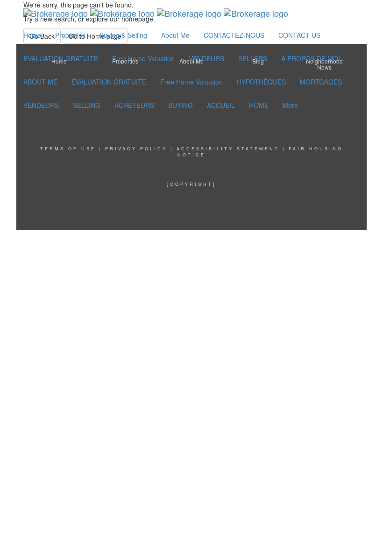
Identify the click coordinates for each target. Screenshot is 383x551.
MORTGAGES (321, 81)
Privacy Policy (136, 149)
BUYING (180, 105)
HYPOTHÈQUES (261, 81)
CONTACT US (299, 35)
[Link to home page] (155, 11)
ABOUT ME (40, 81)
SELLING (86, 105)
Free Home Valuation (143, 58)
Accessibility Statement (228, 149)
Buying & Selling (123, 35)
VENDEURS (206, 58)
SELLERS (252, 58)
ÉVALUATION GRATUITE (60, 58)
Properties (70, 35)
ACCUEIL (221, 105)
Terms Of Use (68, 149)
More (290, 105)
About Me (175, 35)
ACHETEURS (134, 105)
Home (32, 35)
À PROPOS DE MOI (310, 58)
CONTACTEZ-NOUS (234, 35)
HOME (259, 105)
